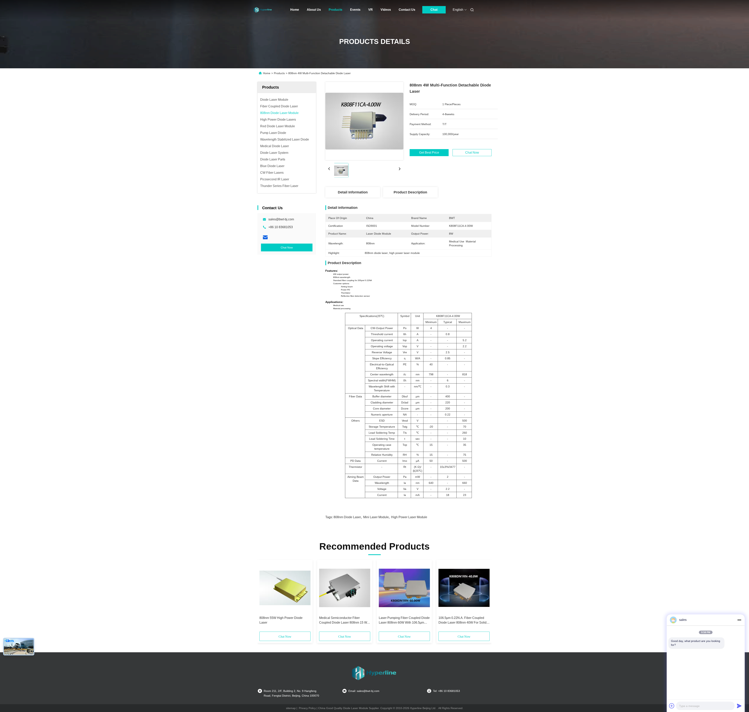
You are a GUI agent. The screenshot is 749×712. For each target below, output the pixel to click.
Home (294, 9)
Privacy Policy (307, 708)
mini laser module (376, 517)
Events (355, 9)
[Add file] (671, 705)
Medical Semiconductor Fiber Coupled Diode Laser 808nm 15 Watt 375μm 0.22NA (344, 620)
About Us (314, 9)
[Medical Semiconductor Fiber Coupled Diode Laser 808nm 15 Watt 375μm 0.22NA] (344, 588)
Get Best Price (429, 152)
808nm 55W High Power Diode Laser (281, 620)
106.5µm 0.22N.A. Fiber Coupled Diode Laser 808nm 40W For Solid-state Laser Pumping (462, 620)
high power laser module (409, 517)
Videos (386, 9)
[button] (264, 597)
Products (335, 9)
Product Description (410, 192)
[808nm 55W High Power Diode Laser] (285, 588)
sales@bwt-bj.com (281, 219)
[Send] (739, 705)
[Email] (265, 237)
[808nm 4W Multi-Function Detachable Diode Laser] (364, 121)
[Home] (263, 10)
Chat (434, 9)
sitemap (291, 708)
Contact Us (407, 9)
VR (370, 9)
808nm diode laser (347, 517)
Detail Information (353, 192)
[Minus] (739, 620)
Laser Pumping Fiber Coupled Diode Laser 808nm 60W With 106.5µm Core (404, 620)
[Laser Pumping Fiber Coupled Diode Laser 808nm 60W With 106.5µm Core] (404, 588)
